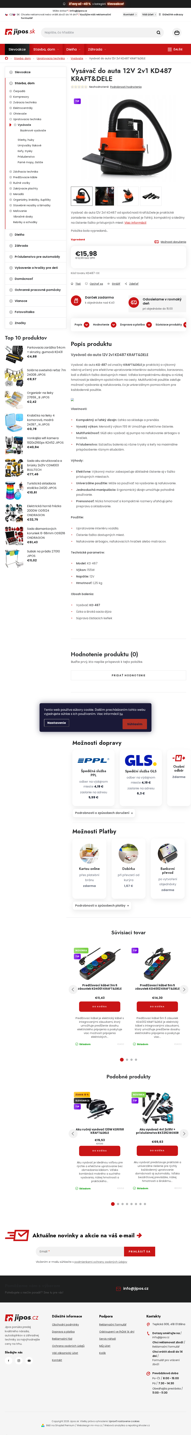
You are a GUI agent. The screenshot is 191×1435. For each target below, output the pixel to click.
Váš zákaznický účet (65, 1353)
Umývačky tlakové (29, 145)
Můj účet (104, 1346)
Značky (20, 323)
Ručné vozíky (21, 183)
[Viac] (175, 49)
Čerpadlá (19, 91)
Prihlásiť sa (140, 1251)
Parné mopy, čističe (30, 162)
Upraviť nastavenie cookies (124, 1421)
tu (121, 714)
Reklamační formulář (112, 1324)
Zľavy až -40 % (80, 4)
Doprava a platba (132, 324)
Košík (102, 1353)
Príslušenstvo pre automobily (37, 257)
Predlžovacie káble (25, 177)
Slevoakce (23, 72)
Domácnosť (24, 279)
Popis (78, 324)
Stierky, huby (26, 140)
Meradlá (18, 194)
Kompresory (21, 97)
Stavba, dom (25, 83)
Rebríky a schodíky (25, 222)
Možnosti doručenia (173, 242)
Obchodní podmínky (65, 1324)
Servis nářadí (107, 1339)
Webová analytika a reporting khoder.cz (127, 1425)
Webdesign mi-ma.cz (89, 1425)
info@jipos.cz (135, 1288)
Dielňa (19, 234)
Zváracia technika (25, 102)
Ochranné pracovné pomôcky (38, 290)
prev (73, 989)
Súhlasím (134, 724)
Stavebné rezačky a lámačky (32, 205)
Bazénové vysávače (33, 130)
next (183, 989)
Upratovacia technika (27, 119)
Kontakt (128, 14)
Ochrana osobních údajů (68, 1346)
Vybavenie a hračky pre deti (36, 268)
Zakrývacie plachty (25, 188)
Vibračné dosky (23, 216)
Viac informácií (135, 223)
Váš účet (148, 14)
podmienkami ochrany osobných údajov (100, 1262)
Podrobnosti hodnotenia (126, 87)
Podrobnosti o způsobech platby (100, 905)
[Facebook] (8, 1360)
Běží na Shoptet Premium (60, 1425)
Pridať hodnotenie (128, 675)
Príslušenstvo (26, 157)
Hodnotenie (101, 324)
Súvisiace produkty (169, 324)
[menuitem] (17, 49)
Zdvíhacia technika (25, 172)
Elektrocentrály (23, 108)
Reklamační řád (62, 1339)
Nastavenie (56, 723)
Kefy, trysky (25, 151)
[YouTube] (29, 1360)
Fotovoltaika (24, 312)
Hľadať (158, 32)
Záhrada (21, 246)
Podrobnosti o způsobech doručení (102, 813)
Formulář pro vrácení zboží (166, 1362)
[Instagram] (19, 1360)
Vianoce (21, 301)
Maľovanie (20, 211)
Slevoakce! (115, 4)
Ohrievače (20, 113)
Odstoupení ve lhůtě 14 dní (116, 1332)
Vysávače (24, 125)
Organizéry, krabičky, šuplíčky (32, 200)
